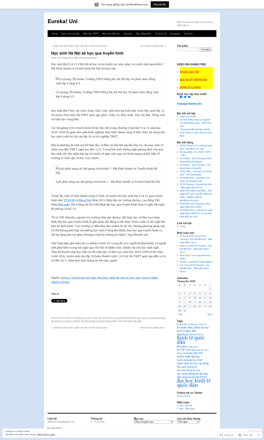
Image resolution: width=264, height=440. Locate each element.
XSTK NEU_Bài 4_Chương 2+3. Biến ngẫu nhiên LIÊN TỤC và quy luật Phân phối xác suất (196, 213)
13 (200, 297)
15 (210, 297)
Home (55, 33)
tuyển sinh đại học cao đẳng (193, 363)
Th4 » (210, 314)
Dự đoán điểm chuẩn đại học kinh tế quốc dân (193, 329)
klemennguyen (89, 57)
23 (180, 306)
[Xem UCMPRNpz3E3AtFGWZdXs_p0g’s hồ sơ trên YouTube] (189, 96)
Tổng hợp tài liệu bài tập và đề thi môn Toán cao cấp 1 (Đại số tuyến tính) (196, 132)
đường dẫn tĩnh (134, 321)
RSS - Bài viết (186, 405)
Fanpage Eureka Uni (189, 103)
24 (185, 306)
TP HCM (69, 200)
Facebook (175, 33)
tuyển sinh (182, 353)
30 (180, 310)
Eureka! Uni (63, 21)
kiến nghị (64, 204)
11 (190, 297)
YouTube (188, 33)
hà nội (109, 317)
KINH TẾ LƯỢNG (190, 87)
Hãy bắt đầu (160, 4)
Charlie (183, 261)
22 (210, 302)
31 (185, 310)
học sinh (137, 317)
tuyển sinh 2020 (195, 353)
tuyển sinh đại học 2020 (189, 360)
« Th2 (179, 314)
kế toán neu (192, 346)
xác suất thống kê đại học (192, 373)
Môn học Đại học (111, 33)
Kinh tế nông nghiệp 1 (203, 261)
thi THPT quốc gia (186, 349)
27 (200, 306)
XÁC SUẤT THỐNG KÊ (193, 79)
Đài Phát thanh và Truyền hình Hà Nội (98, 321)
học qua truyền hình (122, 317)
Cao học (128, 33)
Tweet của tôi (183, 395)
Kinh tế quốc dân (191, 339)
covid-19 (202, 324)
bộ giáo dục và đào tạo (187, 324)
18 (190, 302)
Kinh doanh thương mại (153, 45)
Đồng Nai (85, 200)
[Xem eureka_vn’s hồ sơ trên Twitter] (185, 96)
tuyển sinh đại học (188, 356)
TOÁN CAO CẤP (189, 72)
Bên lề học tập (83, 317)
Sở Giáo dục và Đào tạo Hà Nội (65, 321)
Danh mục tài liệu (70, 33)
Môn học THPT (91, 33)
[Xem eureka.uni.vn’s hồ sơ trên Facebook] (181, 96)
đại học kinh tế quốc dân (194, 382)
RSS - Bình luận (187, 408)
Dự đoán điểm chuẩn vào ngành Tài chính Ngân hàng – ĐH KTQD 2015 (195, 122)
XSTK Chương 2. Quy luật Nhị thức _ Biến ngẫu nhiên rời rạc (196, 239)
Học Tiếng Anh (143, 33)
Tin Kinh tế (160, 33)
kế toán (181, 346)
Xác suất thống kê (187, 366)
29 (210, 306)
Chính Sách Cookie (46, 434)
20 (200, 302)
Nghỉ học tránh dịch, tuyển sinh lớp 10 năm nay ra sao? (79, 45)
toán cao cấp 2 (202, 350)
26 (195, 306)
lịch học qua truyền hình (153, 317)
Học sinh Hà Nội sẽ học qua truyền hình (87, 53)
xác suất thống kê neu (188, 370)
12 (195, 297)
